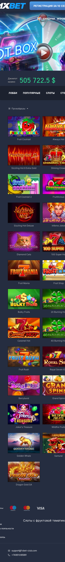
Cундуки (49, 18)
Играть (24, 134)
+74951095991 (19, 555)
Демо (14, 116)
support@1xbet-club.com (24, 550)
